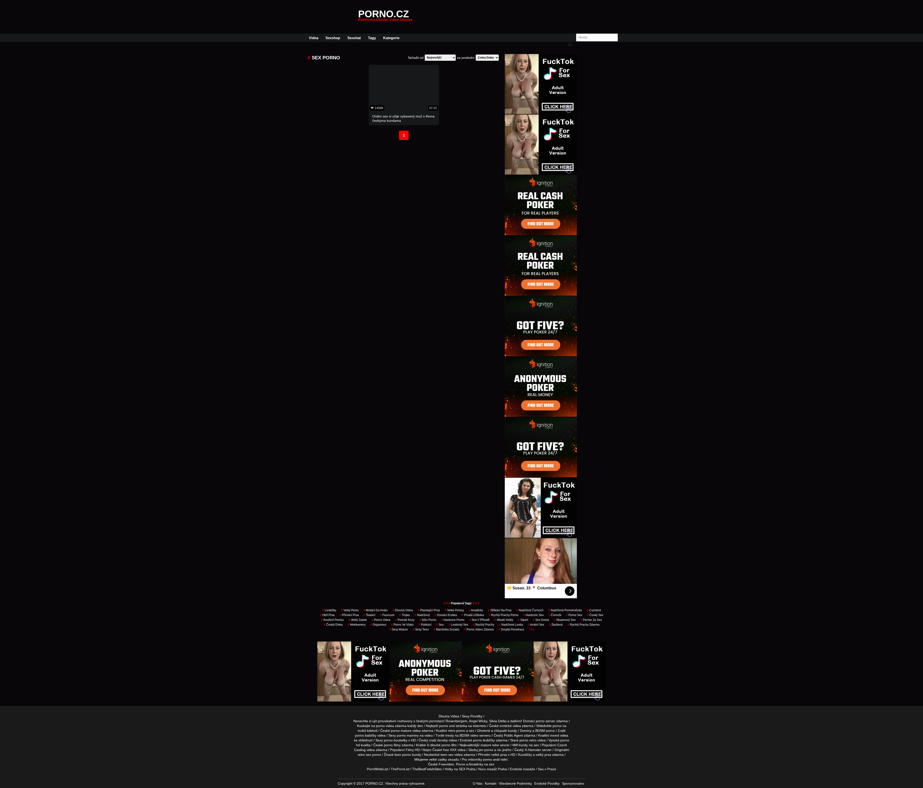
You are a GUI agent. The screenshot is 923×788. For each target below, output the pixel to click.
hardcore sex (533, 615)
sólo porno (427, 620)
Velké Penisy (454, 610)
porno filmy (392, 745)
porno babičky (365, 735)
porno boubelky (395, 740)
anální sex (536, 624)
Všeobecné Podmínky (515, 783)
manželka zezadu (446, 629)
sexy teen (421, 629)
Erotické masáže (522, 769)
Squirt (523, 620)
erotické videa (510, 726)
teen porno (402, 755)
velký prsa (543, 755)
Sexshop (332, 38)
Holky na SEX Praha (460, 769)
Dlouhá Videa (403, 610)
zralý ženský (438, 740)
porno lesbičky (484, 740)
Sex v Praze (547, 769)
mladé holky (503, 620)
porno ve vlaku (402, 624)
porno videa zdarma (391, 726)
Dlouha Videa (449, 716)
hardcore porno (452, 620)
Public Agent (513, 735)
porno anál (491, 759)
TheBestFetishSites (427, 769)
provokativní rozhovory (395, 721)
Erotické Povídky (547, 783)
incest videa (559, 735)
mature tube (489, 745)
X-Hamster (533, 750)
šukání (369, 615)
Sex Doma (541, 620)
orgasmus (378, 624)
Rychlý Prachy (483, 624)
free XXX (449, 750)
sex (440, 624)
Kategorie (391, 38)
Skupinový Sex (565, 620)
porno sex (574, 615)
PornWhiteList (377, 769)
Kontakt (490, 783)
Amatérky (476, 610)
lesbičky (329, 610)
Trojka (404, 615)
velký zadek (358, 620)
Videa (313, 38)
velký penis (350, 610)
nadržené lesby (511, 624)
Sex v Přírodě (479, 620)
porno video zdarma (479, 629)
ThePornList (400, 769)
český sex (595, 615)
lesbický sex (458, 624)
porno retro (527, 740)
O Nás (477, 783)
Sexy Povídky (472, 716)
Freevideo (446, 764)
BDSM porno (545, 731)
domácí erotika (446, 615)
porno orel (447, 726)
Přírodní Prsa (349, 615)
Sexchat (354, 38)
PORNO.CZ (385, 16)
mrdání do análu (375, 610)
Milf (515, 745)
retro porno (456, 731)
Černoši (555, 615)
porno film (449, 745)
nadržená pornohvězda (565, 610)
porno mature (401, 731)
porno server (545, 721)
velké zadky (438, 759)
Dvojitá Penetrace (511, 629)
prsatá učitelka (473, 615)
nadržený (422, 615)
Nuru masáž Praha (492, 769)
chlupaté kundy (505, 731)
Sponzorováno (573, 783)
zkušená (556, 624)
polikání (424, 624)
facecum (387, 615)
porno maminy (408, 735)
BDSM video (469, 735)
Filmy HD (413, 750)
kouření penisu (332, 620)
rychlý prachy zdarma (583, 624)
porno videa (381, 620)
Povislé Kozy (404, 620)
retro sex (364, 755)
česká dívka (333, 624)
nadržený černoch (529, 610)
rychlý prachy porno (503, 615)
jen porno (486, 750)
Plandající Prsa (429, 610)
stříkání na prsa (499, 610)
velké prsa (499, 755)
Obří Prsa (327, 615)
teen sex (447, 755)
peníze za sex (591, 620)
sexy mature (398, 629)
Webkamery (357, 624)
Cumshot (594, 610)
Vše (531, 629)
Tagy (372, 38)
